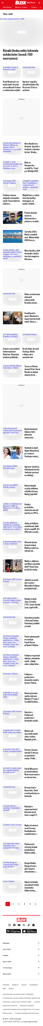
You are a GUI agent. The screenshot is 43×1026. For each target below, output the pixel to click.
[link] (9, 925)
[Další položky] (40, 7)
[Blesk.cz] (20, 2)
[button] (13, 931)
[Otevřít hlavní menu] (2, 2)
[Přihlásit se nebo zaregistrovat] (39, 2)
